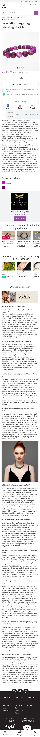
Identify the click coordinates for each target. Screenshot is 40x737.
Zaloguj (17, 713)
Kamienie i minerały (9, 19)
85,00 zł (5, 246)
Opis (3, 115)
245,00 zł (21, 246)
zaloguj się (33, 4)
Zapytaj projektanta (21, 84)
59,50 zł (8, 277)
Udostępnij (8, 108)
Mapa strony (6, 710)
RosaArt (4, 274)
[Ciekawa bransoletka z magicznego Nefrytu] (24, 235)
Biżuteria (15, 17)
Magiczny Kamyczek (7, 243)
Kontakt (29, 705)
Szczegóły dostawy (20, 102)
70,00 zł (36, 277)
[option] (8, 239)
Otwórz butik (18, 705)
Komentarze (34, 115)
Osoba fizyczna (20, 218)
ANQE (18, 274)
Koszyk (19, 735)
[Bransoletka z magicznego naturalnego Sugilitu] (20, 51)
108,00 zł (21, 277)
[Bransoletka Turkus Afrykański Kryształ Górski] (8, 266)
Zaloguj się (34, 735)
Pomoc (4, 708)
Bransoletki (23, 17)
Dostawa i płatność (10, 115)
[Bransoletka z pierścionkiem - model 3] (24, 266)
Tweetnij (32, 108)
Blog (16, 708)
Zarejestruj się (19, 710)
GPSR (25, 115)
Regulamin (6, 705)
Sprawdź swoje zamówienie (30, 1)
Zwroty (18, 115)
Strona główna (6, 17)
